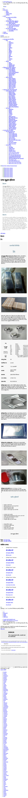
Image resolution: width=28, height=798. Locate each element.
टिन (9, 57)
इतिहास (7, 12)
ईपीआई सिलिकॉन (12, 73)
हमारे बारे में (5, 10)
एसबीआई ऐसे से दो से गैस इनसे (14, 157)
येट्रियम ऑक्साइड (12, 129)
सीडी (10, 62)
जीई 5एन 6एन (8, 555)
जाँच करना (3, 629)
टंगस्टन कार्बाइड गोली (13, 135)
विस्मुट (10, 45)
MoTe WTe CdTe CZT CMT (15, 163)
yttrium (10, 115)
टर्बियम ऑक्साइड (12, 126)
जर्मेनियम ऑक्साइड (12, 99)
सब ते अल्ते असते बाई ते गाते (14, 161)
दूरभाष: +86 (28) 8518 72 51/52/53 (10, 620)
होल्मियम (10, 110)
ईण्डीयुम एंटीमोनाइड (12, 82)
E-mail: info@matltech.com (9, 619)
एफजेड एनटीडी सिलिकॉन (14, 72)
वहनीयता (7, 15)
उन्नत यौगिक (11, 30)
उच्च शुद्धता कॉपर (9, 572)
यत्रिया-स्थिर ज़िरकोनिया (14, 106)
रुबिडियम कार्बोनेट (12, 94)
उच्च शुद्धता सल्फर (9, 602)
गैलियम (10, 50)
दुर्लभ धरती (11, 27)
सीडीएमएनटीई (11, 66)
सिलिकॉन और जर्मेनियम (13, 22)
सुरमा (10, 41)
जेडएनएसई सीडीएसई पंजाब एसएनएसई (16, 158)
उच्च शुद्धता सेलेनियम (10, 562)
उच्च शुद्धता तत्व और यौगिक (11, 17)
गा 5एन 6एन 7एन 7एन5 (10, 585)
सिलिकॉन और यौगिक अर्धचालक (12, 21)
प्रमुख (10, 54)
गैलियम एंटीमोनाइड (12, 81)
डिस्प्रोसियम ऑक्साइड (13, 118)
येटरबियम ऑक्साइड (12, 127)
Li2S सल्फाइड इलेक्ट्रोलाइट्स (15, 156)
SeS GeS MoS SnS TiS (14, 153)
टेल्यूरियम (10, 58)
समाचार (4, 32)
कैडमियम (10, 47)
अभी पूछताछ (3, 233)
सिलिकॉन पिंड (11, 74)
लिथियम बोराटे (11, 92)
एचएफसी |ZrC (11, 149)
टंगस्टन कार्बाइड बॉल (13, 133)
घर (3, 8)
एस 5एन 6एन (8, 604)
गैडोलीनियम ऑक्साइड (13, 120)
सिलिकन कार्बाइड (12, 86)
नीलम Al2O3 (11, 88)
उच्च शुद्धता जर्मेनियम (7, 541)
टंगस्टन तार (11, 141)
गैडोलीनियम (11, 109)
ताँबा (9, 49)
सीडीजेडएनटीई (12, 65)
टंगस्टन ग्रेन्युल (12, 137)
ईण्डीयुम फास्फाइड (12, 83)
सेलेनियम (10, 56)
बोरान (10, 46)
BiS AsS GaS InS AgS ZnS (15, 154)
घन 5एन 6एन (8, 575)
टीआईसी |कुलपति (12, 151)
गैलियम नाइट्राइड (12, 87)
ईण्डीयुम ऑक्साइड (12, 100)
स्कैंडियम (10, 113)
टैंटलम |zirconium (12, 143)
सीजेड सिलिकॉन (12, 70)
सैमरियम (10, 111)
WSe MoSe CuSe (12, 159)
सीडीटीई (10, 63)
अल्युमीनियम (11, 43)
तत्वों (9, 18)
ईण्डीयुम (10, 52)
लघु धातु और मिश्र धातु (13, 29)
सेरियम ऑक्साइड (12, 116)
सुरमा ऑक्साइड (12, 95)
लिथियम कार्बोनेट (12, 93)
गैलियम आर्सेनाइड (12, 78)
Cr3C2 (10, 146)
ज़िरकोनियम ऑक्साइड (13, 104)
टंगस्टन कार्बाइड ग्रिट (13, 136)
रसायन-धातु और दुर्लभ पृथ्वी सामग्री (13, 24)
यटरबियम (10, 114)
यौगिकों (10, 19)
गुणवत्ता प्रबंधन (9, 13)
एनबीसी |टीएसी (11, 148)
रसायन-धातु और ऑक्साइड (14, 26)
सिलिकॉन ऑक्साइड (12, 103)
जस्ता (10, 60)
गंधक (10, 55)
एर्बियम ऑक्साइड (12, 119)
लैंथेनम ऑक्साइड (12, 122)
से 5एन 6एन (8, 565)
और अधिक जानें (9, 550)
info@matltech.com (7, 1)
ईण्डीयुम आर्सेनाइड (12, 79)
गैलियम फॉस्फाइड (12, 84)
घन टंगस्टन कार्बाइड (12, 142)
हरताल (10, 44)
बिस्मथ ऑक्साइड (12, 97)
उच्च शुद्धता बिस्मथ (9, 592)
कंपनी (7, 11)
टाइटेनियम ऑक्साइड (13, 105)
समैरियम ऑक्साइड (12, 125)
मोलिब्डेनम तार (11, 132)
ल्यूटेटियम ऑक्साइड (12, 124)
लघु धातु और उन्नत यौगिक (11, 28)
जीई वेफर (10, 76)
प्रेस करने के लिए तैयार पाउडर (15, 140)
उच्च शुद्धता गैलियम (9, 582)
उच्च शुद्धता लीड (7, 539)
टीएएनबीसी (11, 147)
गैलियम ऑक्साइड (12, 98)
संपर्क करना (5, 33)
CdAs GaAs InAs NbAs (14, 152)
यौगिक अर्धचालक (12, 23)
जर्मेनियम (10, 51)
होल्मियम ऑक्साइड (12, 121)
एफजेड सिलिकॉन (12, 71)
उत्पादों (4, 16)
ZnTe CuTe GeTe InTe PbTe (15, 162)
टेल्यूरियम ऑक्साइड (12, 102)
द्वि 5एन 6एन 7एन (9, 594)
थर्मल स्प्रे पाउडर (12, 138)
